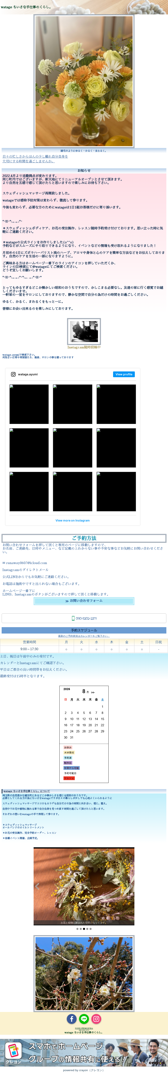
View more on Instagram (73, 520)
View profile (124, 374)
